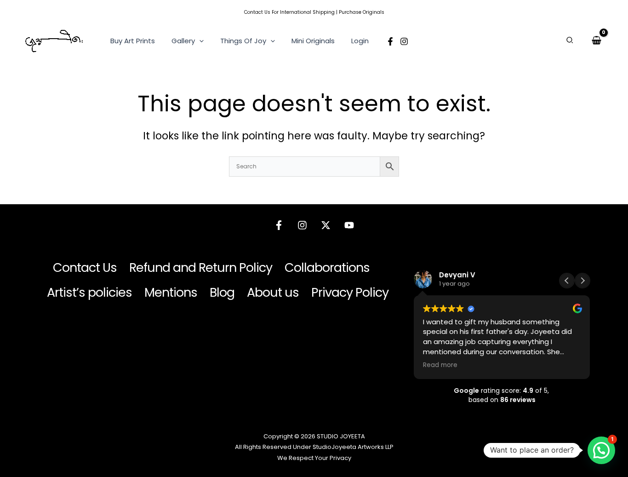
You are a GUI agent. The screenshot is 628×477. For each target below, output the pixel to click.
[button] (199, 40)
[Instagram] (404, 41)
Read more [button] (440, 365)
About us (273, 292)
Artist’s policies (89, 292)
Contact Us (257, 12)
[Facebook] (390, 41)
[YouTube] (349, 225)
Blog (222, 292)
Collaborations (327, 267)
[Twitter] (326, 225)
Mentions (170, 292)
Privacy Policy (349, 292)
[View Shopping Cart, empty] (596, 40)
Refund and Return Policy (200, 267)
